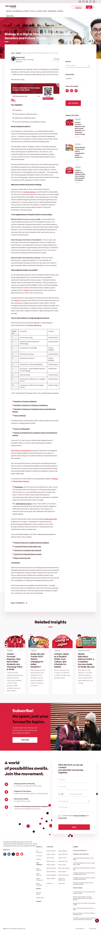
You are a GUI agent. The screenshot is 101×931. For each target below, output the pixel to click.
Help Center (10, 16)
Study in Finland (51, 861)
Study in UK (49, 883)
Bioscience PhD (51, 519)
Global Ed (18, 53)
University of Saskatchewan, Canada (27, 554)
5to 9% (17, 300)
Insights (32, 11)
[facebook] (80, 1)
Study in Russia (62, 871)
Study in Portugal (51, 871)
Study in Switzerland (63, 875)
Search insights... (71, 65)
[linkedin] (83, 1)
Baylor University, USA (22, 558)
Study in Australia (51, 850)
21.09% (26, 290)
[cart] (94, 7)
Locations (60, 11)
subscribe (25, 740)
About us (39, 846)
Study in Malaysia (51, 868)
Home (12, 53)
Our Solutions (17, 11)
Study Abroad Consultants (81, 854)
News (45, 11)
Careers (40, 11)
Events (26, 11)
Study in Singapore (51, 875)
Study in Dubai (50, 857)
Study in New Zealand (64, 868)
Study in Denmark (63, 854)
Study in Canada (51, 854)
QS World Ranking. (35, 325)
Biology (55, 478)
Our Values (39, 855)
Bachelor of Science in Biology (25, 401)
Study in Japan (62, 864)
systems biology (30, 192)
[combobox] (63, 794)
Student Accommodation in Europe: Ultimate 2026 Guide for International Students (82, 898)
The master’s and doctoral (21, 450)
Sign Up (89, 7)
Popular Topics (40, 897)
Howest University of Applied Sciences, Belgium (31, 542)
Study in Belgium (62, 850)
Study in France (62, 857)
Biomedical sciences (21, 481)
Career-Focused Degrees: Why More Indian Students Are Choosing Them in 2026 (14, 661)
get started (73, 103)
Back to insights (17, 603)
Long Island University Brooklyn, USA (27, 546)
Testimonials (52, 11)
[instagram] (94, 1)
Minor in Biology (20, 415)
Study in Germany (63, 861)
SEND (74, 827)
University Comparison (80, 850)
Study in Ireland (51, 864)
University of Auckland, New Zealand (27, 550)
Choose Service (63, 801)
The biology (18, 487)
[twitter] (87, 1)
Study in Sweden (51, 878)
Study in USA (61, 883)
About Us (9, 11)
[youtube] (90, 1)
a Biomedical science (23, 503)
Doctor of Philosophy (22, 429)
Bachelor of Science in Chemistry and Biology (31, 405)
